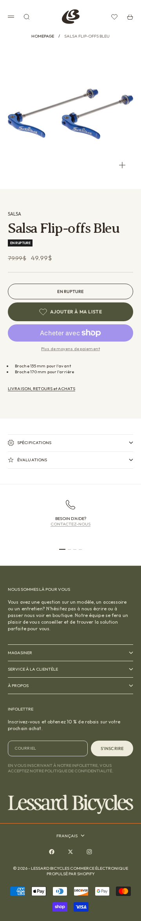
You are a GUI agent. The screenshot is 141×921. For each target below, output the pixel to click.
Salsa (14, 214)
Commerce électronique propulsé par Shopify (87, 870)
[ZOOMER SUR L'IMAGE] (122, 165)
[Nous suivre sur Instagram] (89, 852)
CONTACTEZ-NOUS (71, 524)
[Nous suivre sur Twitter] (70, 852)
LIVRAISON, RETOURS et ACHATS (41, 388)
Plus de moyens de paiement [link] (70, 348)
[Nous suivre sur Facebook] (52, 852)
